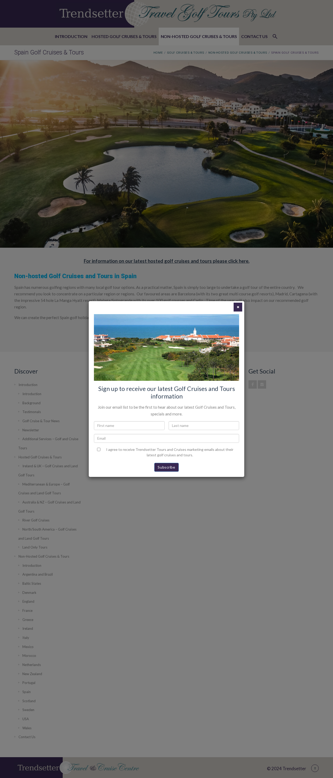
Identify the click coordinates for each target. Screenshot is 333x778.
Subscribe (166, 467)
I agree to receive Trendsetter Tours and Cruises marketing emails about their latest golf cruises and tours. (169, 452)
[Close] (238, 307)
